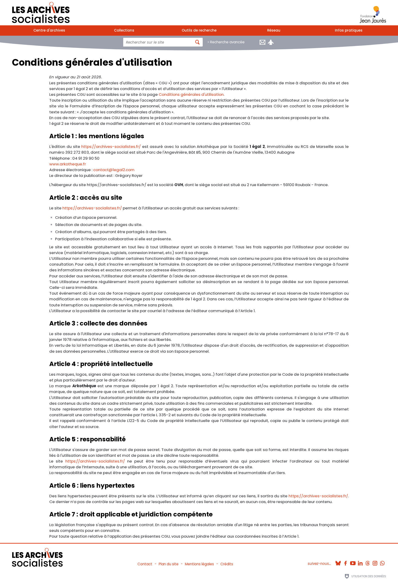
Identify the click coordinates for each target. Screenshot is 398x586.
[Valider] (197, 42)
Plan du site (169, 564)
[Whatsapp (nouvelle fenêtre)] (382, 561)
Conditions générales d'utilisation (191, 94)
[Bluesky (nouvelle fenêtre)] (338, 561)
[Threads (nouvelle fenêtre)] (367, 561)
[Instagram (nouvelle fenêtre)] (375, 561)
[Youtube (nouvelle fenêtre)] (353, 561)
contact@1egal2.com (114, 170)
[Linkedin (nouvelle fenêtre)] (360, 561)
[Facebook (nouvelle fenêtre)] (345, 561)
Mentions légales (199, 564)
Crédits (226, 564)
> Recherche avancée (226, 42)
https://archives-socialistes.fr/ (111, 146)
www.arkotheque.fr (67, 164)
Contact (145, 564)
